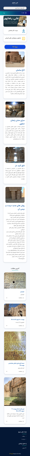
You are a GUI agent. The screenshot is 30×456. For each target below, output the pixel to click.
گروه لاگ (11, 454)
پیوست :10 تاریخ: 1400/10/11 (17, 320)
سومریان (22, 292)
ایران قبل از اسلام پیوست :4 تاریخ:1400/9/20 (18, 410)
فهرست (22, 13)
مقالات (23, 436)
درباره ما (23, 439)
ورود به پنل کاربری (18, 8)
